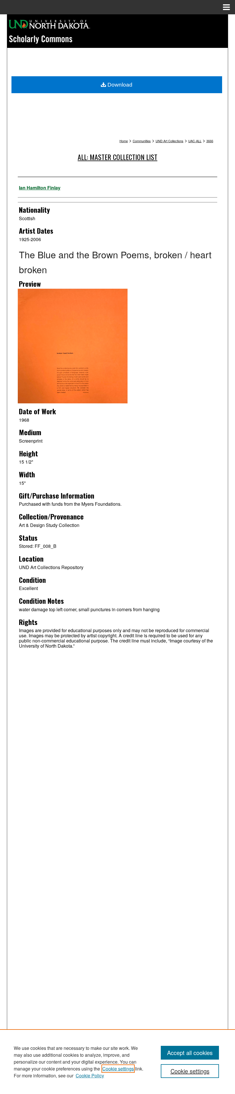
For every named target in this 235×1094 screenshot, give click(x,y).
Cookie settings (118, 1068)
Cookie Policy (90, 1075)
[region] (117, 1061)
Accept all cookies (190, 1052)
